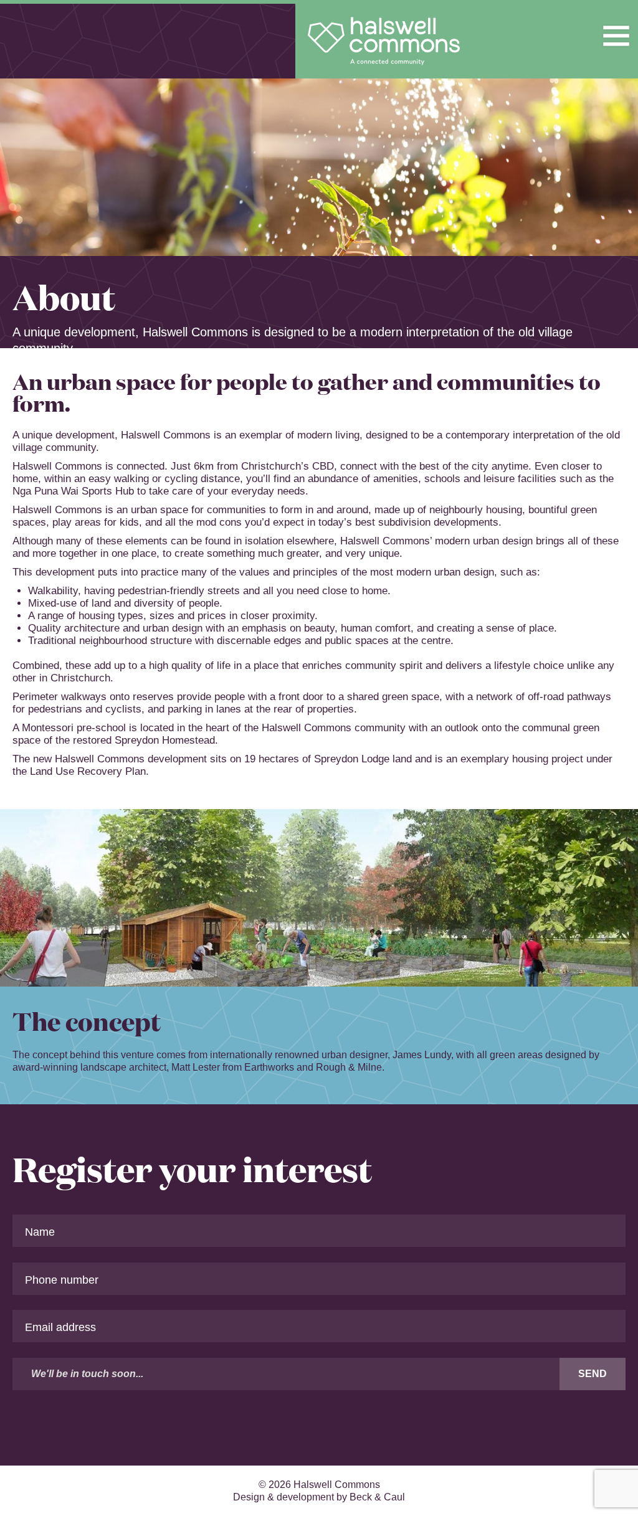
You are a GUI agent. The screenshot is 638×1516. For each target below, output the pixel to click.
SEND (592, 1373)
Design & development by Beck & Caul (319, 1497)
